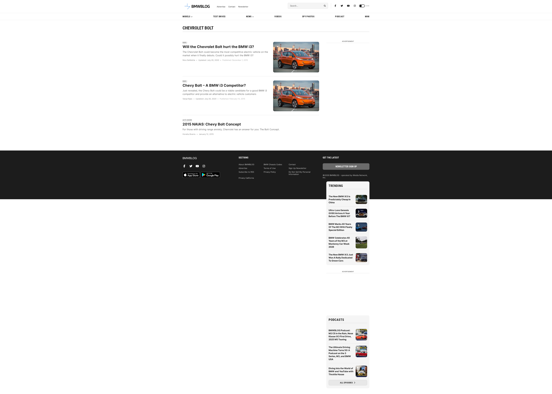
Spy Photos (308, 16)
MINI (367, 16)
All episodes (346, 382)
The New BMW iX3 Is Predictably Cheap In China (339, 199)
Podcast (339, 16)
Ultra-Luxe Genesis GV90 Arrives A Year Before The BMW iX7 (339, 213)
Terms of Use (270, 168)
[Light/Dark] (362, 5)
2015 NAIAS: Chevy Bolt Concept (212, 124)
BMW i (185, 43)
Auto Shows (187, 120)
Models (186, 16)
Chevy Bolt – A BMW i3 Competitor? (214, 85)
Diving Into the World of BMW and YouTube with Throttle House (341, 371)
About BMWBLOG (246, 164)
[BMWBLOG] (206, 158)
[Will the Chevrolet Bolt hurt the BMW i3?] (296, 57)
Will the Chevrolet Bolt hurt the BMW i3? (218, 47)
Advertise (221, 7)
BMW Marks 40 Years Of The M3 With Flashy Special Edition (340, 227)
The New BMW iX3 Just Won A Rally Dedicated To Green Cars (341, 257)
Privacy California (246, 178)
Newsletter (243, 7)
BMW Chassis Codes (273, 164)
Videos (277, 16)
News (249, 16)
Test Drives (219, 16)
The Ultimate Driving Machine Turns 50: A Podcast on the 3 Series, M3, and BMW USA (340, 353)
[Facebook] (335, 5)
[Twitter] (341, 5)
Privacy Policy (270, 172)
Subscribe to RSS (246, 172)
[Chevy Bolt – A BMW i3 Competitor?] (296, 95)
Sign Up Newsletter (297, 168)
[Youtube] (348, 5)
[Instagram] (354, 5)
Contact (231, 7)
